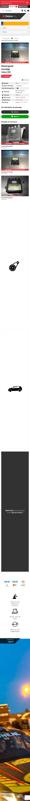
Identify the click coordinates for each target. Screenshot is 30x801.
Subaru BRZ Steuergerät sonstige (9, 40)
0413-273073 (23, 102)
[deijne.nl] (11, 16)
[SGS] (23, 582)
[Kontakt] (28, 11)
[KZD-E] (7, 582)
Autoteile (16, 38)
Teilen (14, 6)
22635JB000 (19, 100)
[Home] (12, 38)
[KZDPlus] (15, 582)
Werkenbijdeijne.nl (6, 3)
